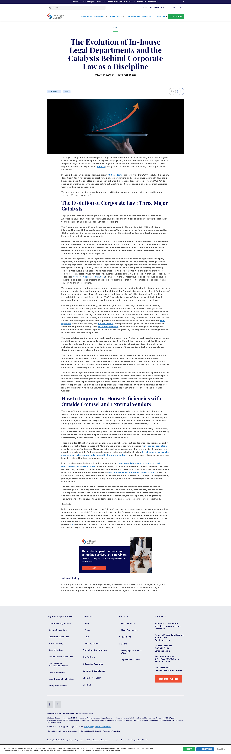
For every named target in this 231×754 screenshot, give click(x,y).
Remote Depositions (58, 630)
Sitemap (87, 685)
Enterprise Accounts (58, 686)
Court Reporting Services (60, 624)
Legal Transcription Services (61, 679)
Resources (146, 16)
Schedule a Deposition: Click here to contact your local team (168, 626)
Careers (123, 644)
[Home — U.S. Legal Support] (55, 18)
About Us (161, 16)
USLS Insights (53, 91)
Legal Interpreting (57, 672)
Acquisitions (125, 637)
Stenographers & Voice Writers (131, 652)
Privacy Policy (89, 727)
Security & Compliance (94, 671)
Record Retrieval (56, 650)
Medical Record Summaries (61, 657)
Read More (221, 749)
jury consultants (105, 324)
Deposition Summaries (59, 637)
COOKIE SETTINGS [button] (205, 749)
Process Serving (56, 643)
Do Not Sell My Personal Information (62, 731)
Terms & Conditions (103, 727)
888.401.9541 (161, 638)
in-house (101, 167)
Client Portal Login (92, 678)
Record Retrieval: (163, 646)
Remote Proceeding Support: (169, 635)
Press (87, 630)
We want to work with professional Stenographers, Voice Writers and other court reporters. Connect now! (115, 2)
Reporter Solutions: (164, 656)
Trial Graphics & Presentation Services (58, 664)
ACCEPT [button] (189, 749)
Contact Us (176, 16)
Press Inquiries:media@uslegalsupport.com (168, 669)
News (87, 637)
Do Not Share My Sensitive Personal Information (100, 731)
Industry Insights (92, 643)
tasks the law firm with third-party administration (132, 472)
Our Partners (89, 657)
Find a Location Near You (95, 650)
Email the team (162, 640)
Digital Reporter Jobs (130, 660)
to (72, 524)
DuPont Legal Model (108, 327)
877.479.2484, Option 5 (167, 659)
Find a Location (133, 16)
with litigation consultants (154, 446)
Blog (67, 91)
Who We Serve (116, 16)
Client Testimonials (129, 630)
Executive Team (128, 624)
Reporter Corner (168, 679)
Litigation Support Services (93, 16)
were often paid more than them (89, 277)
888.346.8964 (162, 648)
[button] (176, 16)
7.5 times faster (115, 175)
